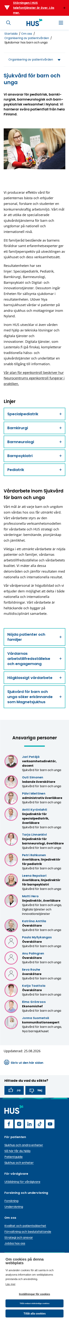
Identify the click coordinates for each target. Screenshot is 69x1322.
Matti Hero (30, 896)
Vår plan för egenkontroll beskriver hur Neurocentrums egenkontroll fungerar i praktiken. (34, 378)
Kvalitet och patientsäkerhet (25, 1226)
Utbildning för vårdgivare (22, 1182)
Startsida (11, 34)
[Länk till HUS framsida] (34, 22)
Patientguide (13, 1157)
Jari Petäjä (30, 757)
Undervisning (13, 1207)
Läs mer (10, 1284)
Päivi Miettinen (33, 793)
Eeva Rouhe (31, 969)
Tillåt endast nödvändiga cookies (34, 1303)
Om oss (27, 34)
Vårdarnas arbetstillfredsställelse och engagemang (28, 658)
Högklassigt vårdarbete (29, 677)
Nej (40, 1090)
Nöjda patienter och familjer (26, 637)
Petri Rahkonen (34, 855)
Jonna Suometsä (35, 1018)
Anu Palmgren (33, 953)
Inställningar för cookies (34, 1294)
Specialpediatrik (22, 414)
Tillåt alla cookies (35, 1313)
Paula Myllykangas (37, 937)
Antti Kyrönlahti (34, 810)
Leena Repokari (34, 876)
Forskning (11, 1201)
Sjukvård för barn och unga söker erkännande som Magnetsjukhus (30, 696)
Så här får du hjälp (17, 1151)
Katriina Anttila (34, 921)
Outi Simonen (32, 777)
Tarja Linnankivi (34, 834)
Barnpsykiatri (20, 455)
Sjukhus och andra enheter (23, 1145)
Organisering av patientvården (27, 38)
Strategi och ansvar (18, 1237)
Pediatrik (15, 469)
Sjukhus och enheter (19, 1163)
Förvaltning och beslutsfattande (27, 1232)
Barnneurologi (20, 441)
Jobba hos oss (14, 1243)
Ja (18, 1090)
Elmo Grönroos (34, 1002)
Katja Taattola (33, 986)
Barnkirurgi (17, 427)
